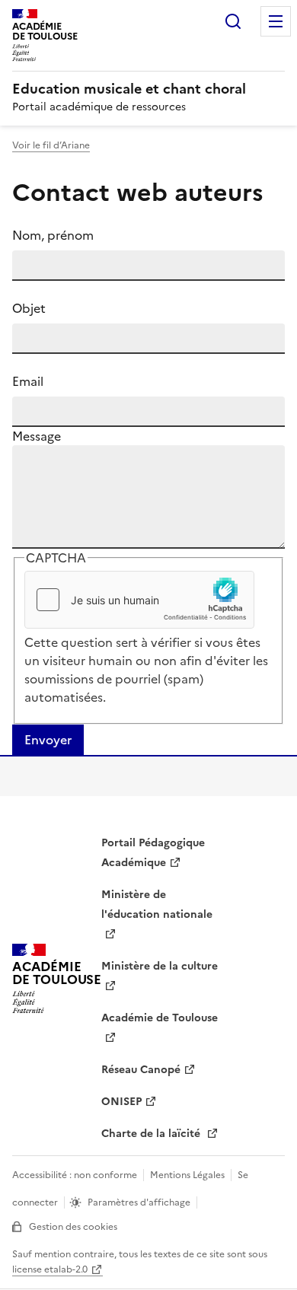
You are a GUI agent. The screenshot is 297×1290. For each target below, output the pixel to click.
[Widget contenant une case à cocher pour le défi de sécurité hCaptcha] (139, 600)
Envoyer (48, 740)
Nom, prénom (53, 235)
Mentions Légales (187, 1175)
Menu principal (275, 21)
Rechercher (233, 21)
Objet (29, 308)
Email (27, 381)
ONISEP (121, 1102)
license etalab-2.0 (50, 1269)
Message (36, 436)
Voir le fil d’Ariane (51, 145)
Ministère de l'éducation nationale (156, 904)
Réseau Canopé (140, 1070)
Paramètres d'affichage (139, 1202)
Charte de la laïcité (152, 1134)
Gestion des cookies (73, 1227)
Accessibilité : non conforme (74, 1175)
